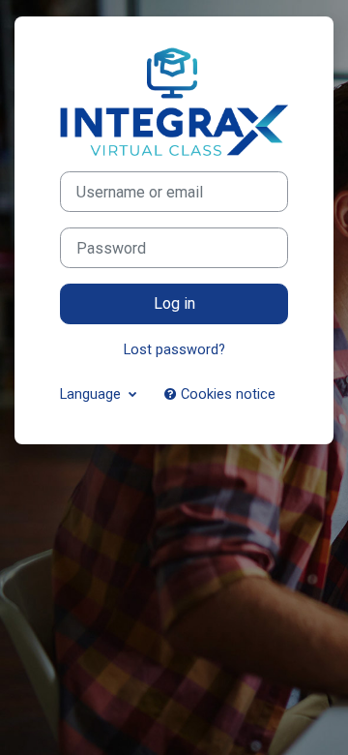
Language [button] (92, 394)
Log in (174, 303)
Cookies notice (226, 394)
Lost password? (174, 349)
